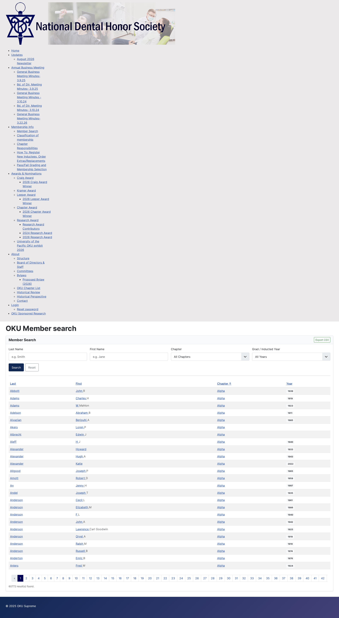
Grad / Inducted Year (266, 349)
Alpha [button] (221, 391)
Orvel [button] (80, 536)
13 (97, 578)
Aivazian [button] (15, 420)
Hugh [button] (80, 456)
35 (268, 578)
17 (127, 578)
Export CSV (322, 339)
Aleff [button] (13, 441)
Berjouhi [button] (81, 420)
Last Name (16, 349)
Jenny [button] (80, 485)
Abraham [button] (82, 412)
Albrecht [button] (15, 434)
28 (213, 578)
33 (252, 578)
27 (205, 578)
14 (105, 578)
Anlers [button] (14, 565)
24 (181, 578)
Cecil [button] (79, 500)
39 (299, 578)
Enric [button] (79, 558)
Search (16, 367)
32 (244, 578)
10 (76, 578)
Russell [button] (81, 551)
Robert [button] (81, 478)
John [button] (79, 391)
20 (150, 578)
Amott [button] (14, 478)
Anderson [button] (16, 500)
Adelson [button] (15, 412)
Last (13, 383)
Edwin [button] (80, 434)
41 (315, 578)
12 (90, 578)
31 (236, 578)
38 (291, 578)
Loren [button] (80, 427)
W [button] (77, 405)
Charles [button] (81, 398)
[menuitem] (15, 50)
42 (323, 578)
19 (142, 578)
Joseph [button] (81, 471)
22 (165, 578)
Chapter (176, 349)
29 (220, 578)
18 (134, 578)
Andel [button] (14, 493)
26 (197, 578)
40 (307, 578)
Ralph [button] (80, 543)
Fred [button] (79, 565)
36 (276, 578)
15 (112, 578)
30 (228, 578)
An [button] (12, 485)
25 (189, 578)
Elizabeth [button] (82, 507)
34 (260, 578)
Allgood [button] (15, 471)
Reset (32, 367)
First (79, 383)
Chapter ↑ (224, 383)
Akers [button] (14, 427)
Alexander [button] (16, 449)
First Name (97, 349)
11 (83, 578)
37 (283, 578)
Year (289, 383)
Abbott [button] (14, 391)
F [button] (77, 514)
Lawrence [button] (83, 529)
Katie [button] (79, 463)
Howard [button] (81, 449)
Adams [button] (14, 398)
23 (173, 578)
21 (157, 578)
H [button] (77, 441)
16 (120, 578)
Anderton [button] (16, 558)
